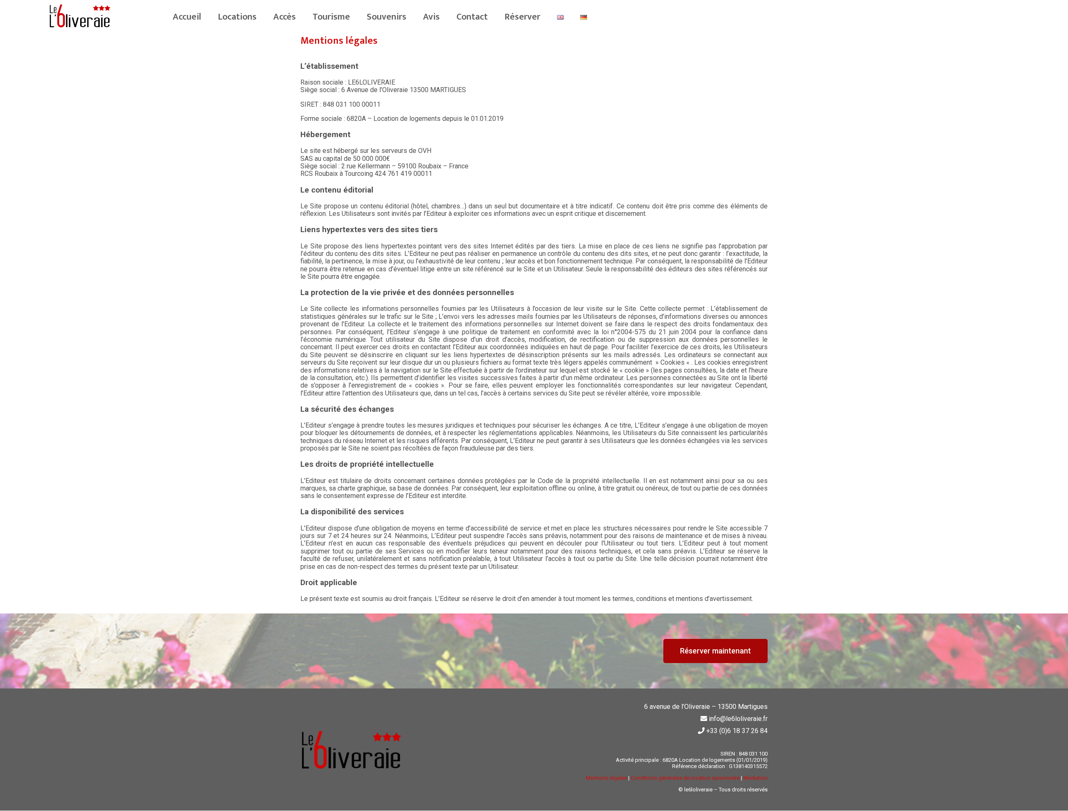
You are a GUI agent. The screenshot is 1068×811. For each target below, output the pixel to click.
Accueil (187, 17)
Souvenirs (386, 17)
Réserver (522, 17)
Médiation (755, 778)
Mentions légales (606, 778)
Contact (472, 17)
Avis (431, 17)
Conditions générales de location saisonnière (685, 778)
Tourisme (331, 17)
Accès (284, 17)
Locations (237, 17)
